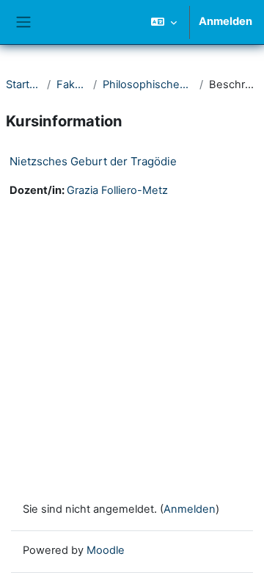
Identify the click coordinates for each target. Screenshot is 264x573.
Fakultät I (71, 84)
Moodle (106, 550)
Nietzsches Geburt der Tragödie (93, 161)
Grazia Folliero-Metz (117, 190)
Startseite (23, 84)
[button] (164, 22)
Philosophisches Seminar (148, 84)
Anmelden (225, 21)
